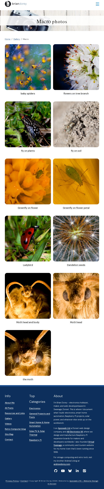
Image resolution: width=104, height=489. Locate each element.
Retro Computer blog (15, 429)
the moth (28, 379)
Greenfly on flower (28, 207)
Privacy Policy (12, 481)
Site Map (9, 434)
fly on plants (28, 150)
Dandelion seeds (76, 264)
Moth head (76, 322)
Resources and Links (15, 413)
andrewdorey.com (62, 464)
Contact (9, 439)
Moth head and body (27, 322)
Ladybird (28, 264)
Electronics (34, 408)
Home (7, 39)
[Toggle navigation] (97, 4)
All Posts (9, 408)
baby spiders (28, 93)
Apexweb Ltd (64, 428)
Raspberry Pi (35, 440)
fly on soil (76, 150)
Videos (8, 423)
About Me (9, 402)
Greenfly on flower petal (76, 207)
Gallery (16, 39)
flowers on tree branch (76, 93)
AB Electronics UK (75, 432)
